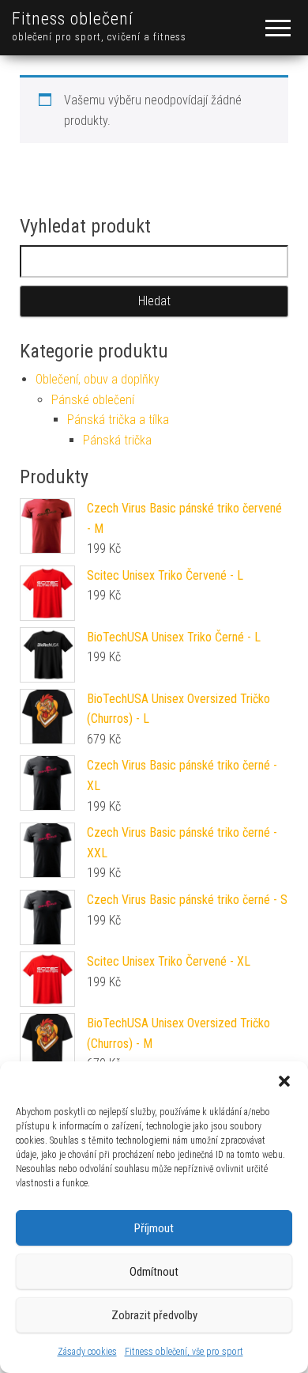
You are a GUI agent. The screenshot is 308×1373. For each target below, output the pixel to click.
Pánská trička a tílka (118, 419)
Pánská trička (117, 440)
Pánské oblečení (92, 399)
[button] (284, 1081)
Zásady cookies (87, 1351)
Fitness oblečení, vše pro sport (184, 1351)
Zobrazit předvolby (154, 1315)
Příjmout (154, 1228)
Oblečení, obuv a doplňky (98, 379)
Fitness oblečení (72, 18)
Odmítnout (154, 1272)
